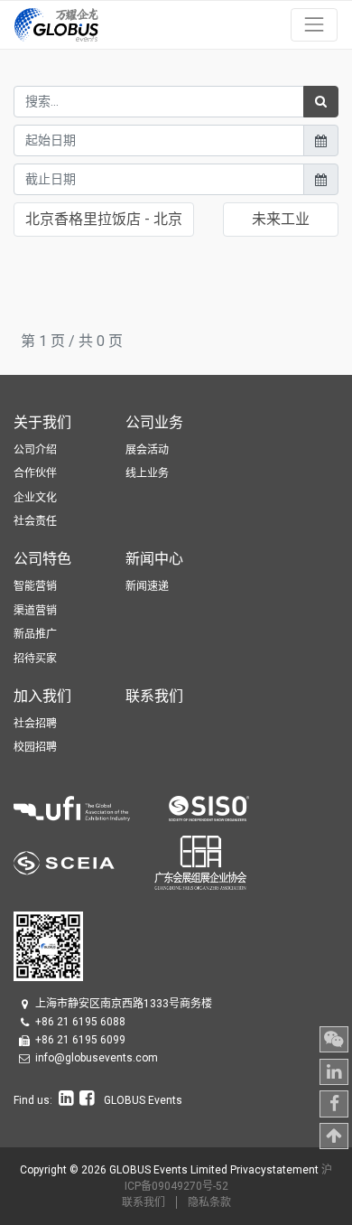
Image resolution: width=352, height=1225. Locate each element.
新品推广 (35, 634)
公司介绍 (35, 450)
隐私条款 (209, 1202)
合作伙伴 (35, 473)
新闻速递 (147, 586)
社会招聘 (35, 723)
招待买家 (35, 658)
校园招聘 (35, 747)
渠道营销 (35, 610)
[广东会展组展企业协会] (200, 861)
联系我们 (143, 1202)
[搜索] (320, 101)
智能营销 (35, 586)
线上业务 (147, 473)
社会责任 (35, 521)
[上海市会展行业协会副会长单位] (84, 861)
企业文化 (35, 497)
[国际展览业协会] (91, 807)
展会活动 (147, 450)
